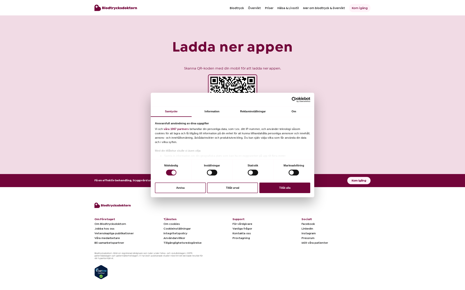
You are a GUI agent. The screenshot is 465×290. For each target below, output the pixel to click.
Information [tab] (212, 111)
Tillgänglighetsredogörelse (182, 242)
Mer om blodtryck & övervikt (324, 8)
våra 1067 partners (176, 128)
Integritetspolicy (175, 233)
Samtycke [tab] (171, 111)
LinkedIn (307, 228)
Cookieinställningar (177, 228)
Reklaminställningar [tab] (253, 111)
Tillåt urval (232, 187)
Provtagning (241, 238)
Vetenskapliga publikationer (114, 233)
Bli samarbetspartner (109, 242)
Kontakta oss (241, 233)
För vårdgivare (242, 223)
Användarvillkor (174, 238)
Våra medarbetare (107, 238)
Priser (269, 8)
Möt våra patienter (315, 242)
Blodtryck (237, 8)
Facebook (308, 223)
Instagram (309, 233)
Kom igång (360, 8)
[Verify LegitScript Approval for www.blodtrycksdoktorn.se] (101, 272)
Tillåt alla (284, 187)
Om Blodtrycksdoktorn (110, 223)
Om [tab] (294, 111)
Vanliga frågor (242, 228)
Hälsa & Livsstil (288, 8)
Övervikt (254, 8)
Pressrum (308, 238)
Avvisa (180, 187)
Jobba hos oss (104, 228)
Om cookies (171, 223)
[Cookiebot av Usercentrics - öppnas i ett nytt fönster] (294, 99)
